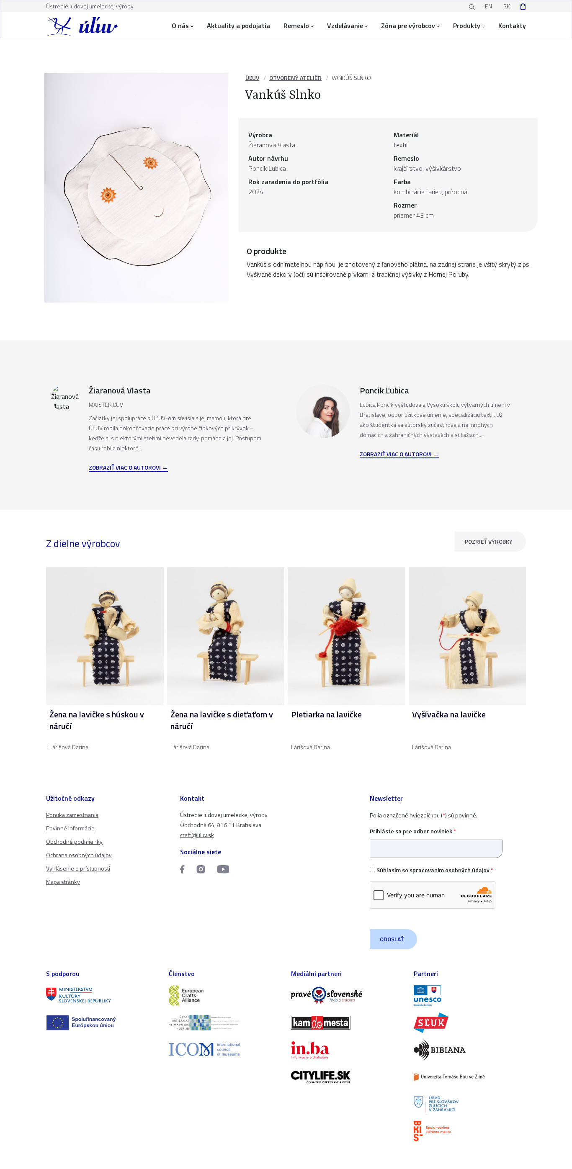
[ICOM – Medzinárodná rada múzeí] (225, 1049)
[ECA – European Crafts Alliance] (225, 995)
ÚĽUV (252, 77)
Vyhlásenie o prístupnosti (78, 868)
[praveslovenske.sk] (347, 995)
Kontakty (512, 26)
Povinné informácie (70, 828)
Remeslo (296, 26)
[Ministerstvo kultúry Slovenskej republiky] (102, 995)
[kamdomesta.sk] (347, 1022)
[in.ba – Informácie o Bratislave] (347, 1050)
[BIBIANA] (470, 1050)
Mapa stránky (63, 881)
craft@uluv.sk (197, 834)
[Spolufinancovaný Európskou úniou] (102, 1022)
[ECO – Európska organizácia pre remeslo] (225, 1022)
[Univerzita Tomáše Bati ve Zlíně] (470, 1077)
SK (506, 6)
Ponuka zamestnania (72, 814)
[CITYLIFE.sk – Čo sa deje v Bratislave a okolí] (347, 1077)
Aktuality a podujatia (238, 26)
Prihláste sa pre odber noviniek (413, 831)
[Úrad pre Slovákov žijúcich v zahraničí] (470, 1104)
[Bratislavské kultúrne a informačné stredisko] (470, 1131)
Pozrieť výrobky (489, 541)
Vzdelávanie (345, 26)
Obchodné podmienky (74, 841)
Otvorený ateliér (295, 77)
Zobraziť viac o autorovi (125, 468)
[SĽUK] (470, 1022)
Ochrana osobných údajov (79, 854)
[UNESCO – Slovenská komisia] (470, 995)
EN (488, 6)
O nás (180, 26)
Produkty (466, 26)
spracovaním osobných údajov (450, 870)
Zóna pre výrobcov (408, 26)
